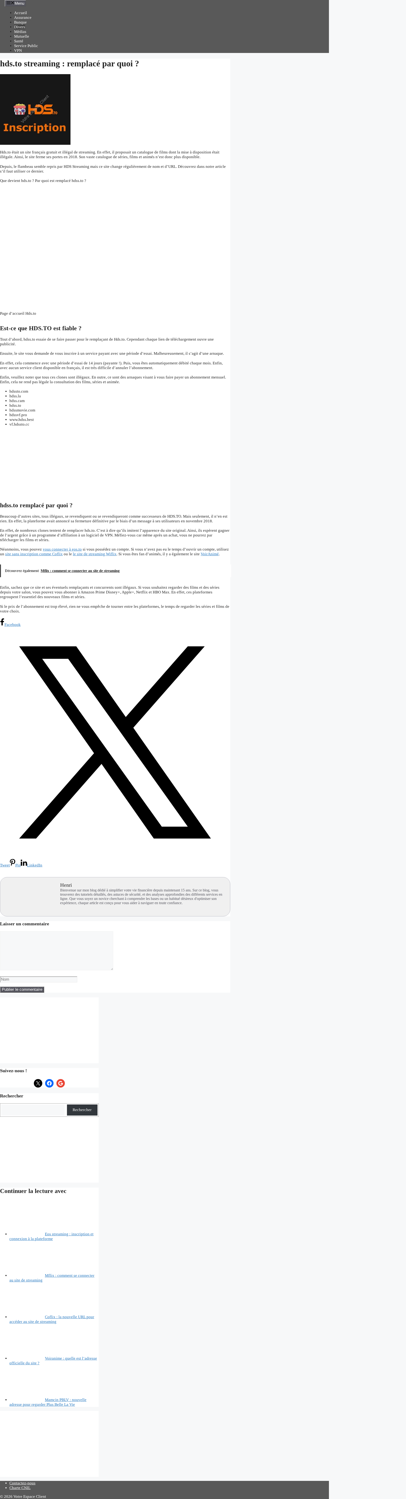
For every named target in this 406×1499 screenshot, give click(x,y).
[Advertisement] (115, 464)
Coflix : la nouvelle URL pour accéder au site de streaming (51, 1319)
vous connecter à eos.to (62, 549)
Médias (20, 31)
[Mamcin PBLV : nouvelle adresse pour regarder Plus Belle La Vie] (27, 1400)
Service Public (26, 46)
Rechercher (82, 1110)
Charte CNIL (20, 1488)
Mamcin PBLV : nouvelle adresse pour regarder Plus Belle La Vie (47, 1402)
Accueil (20, 13)
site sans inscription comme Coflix (34, 554)
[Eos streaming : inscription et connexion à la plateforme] (27, 1234)
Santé (18, 41)
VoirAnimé (210, 554)
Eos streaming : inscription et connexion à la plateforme (51, 1236)
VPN (18, 50)
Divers (19, 27)
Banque (20, 22)
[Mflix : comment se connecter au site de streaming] (27, 1275)
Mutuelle (21, 36)
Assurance (22, 17)
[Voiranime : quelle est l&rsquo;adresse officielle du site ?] (27, 1358)
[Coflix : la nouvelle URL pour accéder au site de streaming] (27, 1317)
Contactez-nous (22, 1483)
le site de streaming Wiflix (95, 554)
